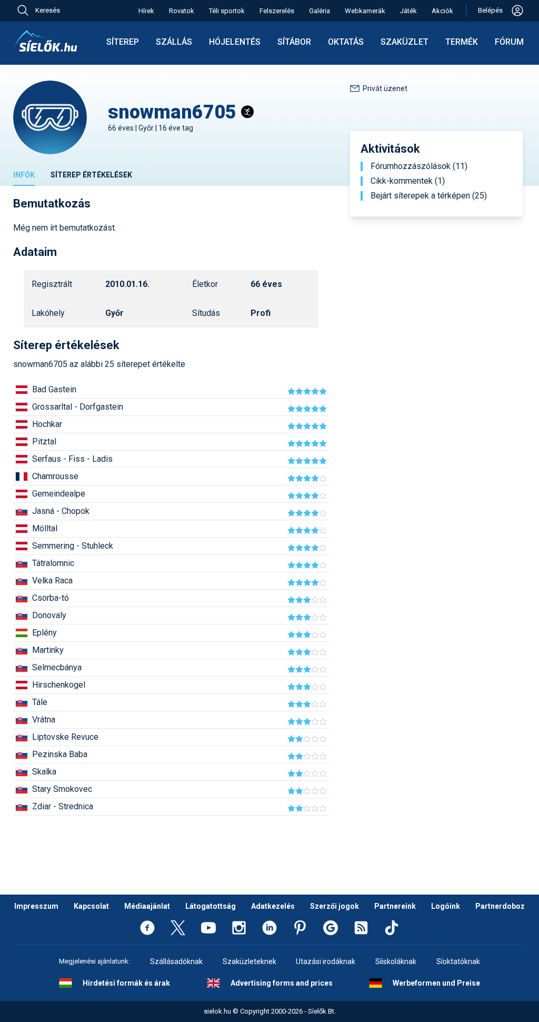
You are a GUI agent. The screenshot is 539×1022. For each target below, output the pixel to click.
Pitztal (44, 441)
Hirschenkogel (58, 685)
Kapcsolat (91, 906)
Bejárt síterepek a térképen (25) (429, 196)
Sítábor (294, 42)
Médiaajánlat (147, 906)
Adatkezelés (273, 906)
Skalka (44, 772)
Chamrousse (55, 476)
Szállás (174, 42)
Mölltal (44, 528)
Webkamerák (365, 11)
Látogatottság (210, 906)
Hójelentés (235, 42)
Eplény (44, 633)
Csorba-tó (50, 598)
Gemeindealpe (58, 494)
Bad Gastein (54, 389)
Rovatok (181, 11)
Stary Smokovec (62, 789)
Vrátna (43, 720)
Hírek (146, 11)
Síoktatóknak (458, 961)
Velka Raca (52, 581)
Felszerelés (276, 11)
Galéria (319, 11)
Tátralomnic (53, 563)
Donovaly (49, 615)
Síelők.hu (45, 41)
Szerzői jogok (334, 906)
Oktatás (346, 42)
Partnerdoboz (500, 906)
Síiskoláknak (395, 961)
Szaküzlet (404, 42)
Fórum (509, 42)
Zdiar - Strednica (62, 806)
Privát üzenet (385, 88)
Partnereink (395, 906)
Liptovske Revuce (65, 737)
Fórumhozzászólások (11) (419, 166)
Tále (39, 702)
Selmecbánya (57, 667)
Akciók (442, 11)
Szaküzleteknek (249, 961)
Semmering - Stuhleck (72, 546)
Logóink (445, 906)
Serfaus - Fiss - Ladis (72, 459)
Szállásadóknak (176, 961)
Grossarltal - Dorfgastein (77, 407)
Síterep (122, 42)
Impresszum (36, 906)
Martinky (48, 650)
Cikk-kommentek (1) (408, 181)
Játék (408, 11)
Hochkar (47, 424)
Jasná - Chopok (60, 511)
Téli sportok (227, 11)
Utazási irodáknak (325, 961)
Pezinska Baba (59, 754)
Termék (461, 42)
